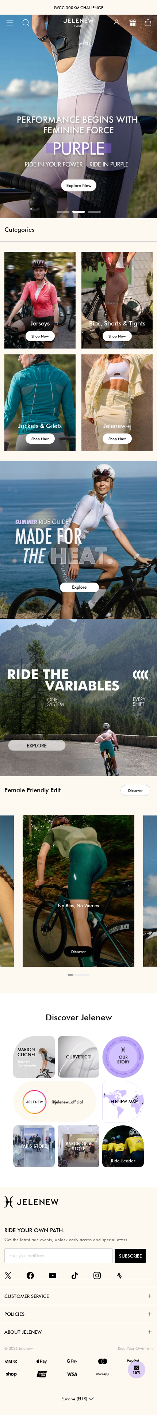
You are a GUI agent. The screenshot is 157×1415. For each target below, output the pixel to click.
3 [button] (94, 212)
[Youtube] (52, 1275)
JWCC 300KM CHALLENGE (78, 7)
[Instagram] (97, 1275)
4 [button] (86, 975)
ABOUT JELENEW (23, 1332)
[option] (78, 109)
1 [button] (63, 212)
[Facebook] (30, 1275)
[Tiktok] (74, 1275)
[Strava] (119, 1275)
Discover (135, 790)
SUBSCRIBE (130, 1256)
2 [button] (78, 212)
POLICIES (14, 1314)
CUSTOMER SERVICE (26, 1296)
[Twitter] (8, 1275)
